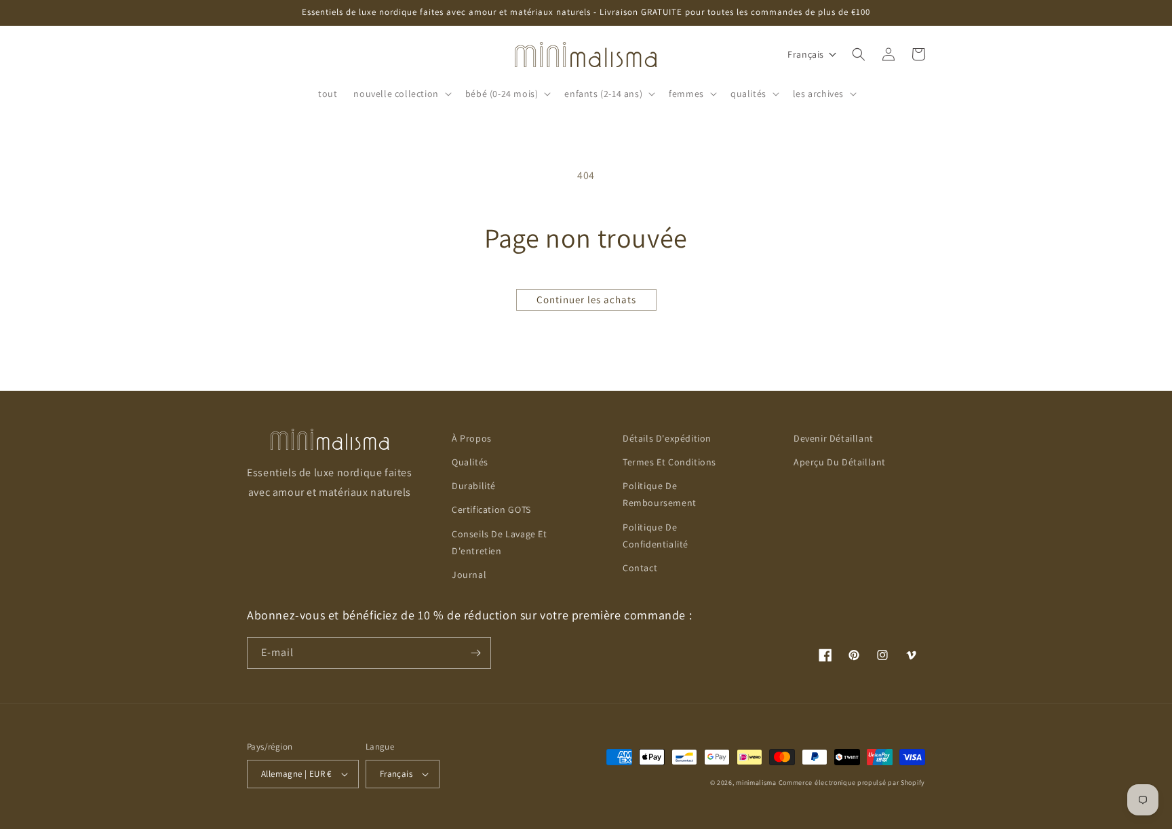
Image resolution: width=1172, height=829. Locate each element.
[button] (400, 93)
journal (469, 574)
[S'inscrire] (475, 653)
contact (640, 568)
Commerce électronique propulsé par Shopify (852, 782)
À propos (472, 438)
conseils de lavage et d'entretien (499, 542)
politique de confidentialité (655, 535)
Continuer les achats (586, 299)
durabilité (474, 486)
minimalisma (756, 782)
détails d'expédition (667, 438)
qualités (470, 462)
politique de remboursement (660, 494)
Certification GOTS (491, 509)
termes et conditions (669, 462)
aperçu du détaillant (840, 462)
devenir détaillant (834, 438)
